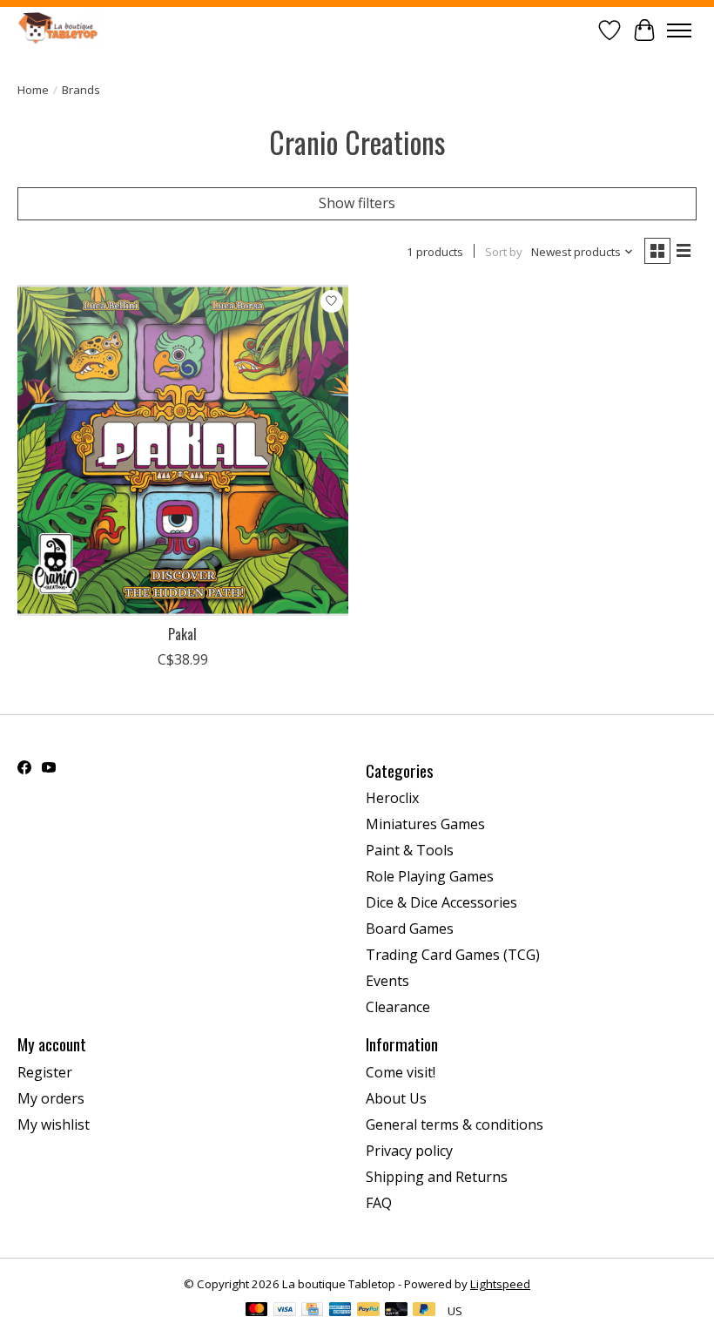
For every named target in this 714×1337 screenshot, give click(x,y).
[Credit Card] (312, 1311)
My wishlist (53, 1124)
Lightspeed (500, 1284)
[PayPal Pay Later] (424, 1311)
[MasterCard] (257, 1311)
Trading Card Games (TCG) (453, 954)
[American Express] (340, 1311)
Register (44, 1072)
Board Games (410, 928)
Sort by (503, 252)
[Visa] (284, 1311)
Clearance (398, 1006)
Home (33, 90)
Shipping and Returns (437, 1176)
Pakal (182, 634)
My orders (50, 1098)
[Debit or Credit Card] (396, 1311)
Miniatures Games (425, 824)
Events (387, 980)
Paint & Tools (410, 850)
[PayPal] (368, 1311)
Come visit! (400, 1072)
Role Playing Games (430, 876)
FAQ (379, 1202)
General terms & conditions (454, 1124)
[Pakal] (182, 450)
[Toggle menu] (679, 30)
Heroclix (392, 797)
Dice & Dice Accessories (441, 902)
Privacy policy (409, 1150)
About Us (396, 1098)
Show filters (357, 203)
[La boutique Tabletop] (60, 30)
